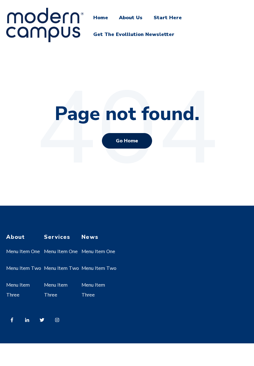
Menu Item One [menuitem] (23, 251)
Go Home (127, 140)
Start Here (168, 17)
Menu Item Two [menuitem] (23, 268)
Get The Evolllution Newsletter (133, 34)
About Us (130, 17)
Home (100, 17)
